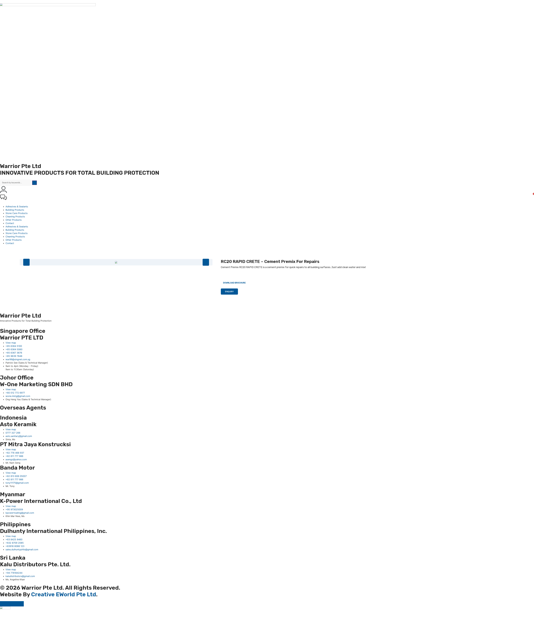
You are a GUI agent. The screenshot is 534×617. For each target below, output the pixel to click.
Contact (10, 223)
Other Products (14, 219)
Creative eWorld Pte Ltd (63, 594)
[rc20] (116, 262)
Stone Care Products (17, 213)
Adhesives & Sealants (17, 206)
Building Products (15, 209)
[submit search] (34, 183)
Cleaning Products (15, 216)
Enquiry (229, 291)
